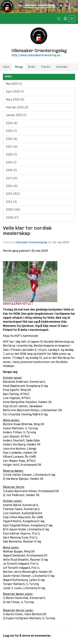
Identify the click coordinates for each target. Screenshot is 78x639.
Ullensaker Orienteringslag (31, 242)
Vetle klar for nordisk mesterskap (27, 230)
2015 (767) (13, 194)
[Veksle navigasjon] (72, 18)
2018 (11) (11, 170)
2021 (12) (11, 147)
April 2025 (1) (15, 92)
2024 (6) (11, 123)
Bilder (32, 67)
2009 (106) (13, 210)
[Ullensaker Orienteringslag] (39, 6)
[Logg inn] (65, 18)
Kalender (62, 67)
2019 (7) (11, 163)
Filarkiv (46, 67)
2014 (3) (11, 202)
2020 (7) (11, 155)
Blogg (19, 67)
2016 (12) (11, 186)
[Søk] (59, 18)
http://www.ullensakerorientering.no (35, 55)
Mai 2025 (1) (14, 84)
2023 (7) (11, 131)
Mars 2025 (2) (15, 100)
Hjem (6, 67)
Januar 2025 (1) (16, 115)
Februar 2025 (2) (17, 107)
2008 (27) (12, 218)
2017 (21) (11, 178)
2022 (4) (11, 139)
